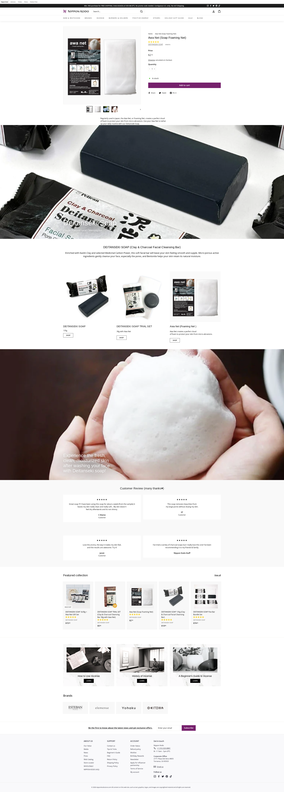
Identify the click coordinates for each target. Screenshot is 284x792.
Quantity (152, 64)
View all (217, 574)
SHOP (68, 334)
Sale (190, 18)
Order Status (135, 745)
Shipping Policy (113, 762)
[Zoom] (102, 65)
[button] (153, 42)
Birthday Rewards (137, 755)
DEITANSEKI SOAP (155, 44)
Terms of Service (136, 768)
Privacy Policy (112, 765)
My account (134, 771)
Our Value (87, 745)
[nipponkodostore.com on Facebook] (159, 775)
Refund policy (135, 748)
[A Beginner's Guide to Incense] (195, 659)
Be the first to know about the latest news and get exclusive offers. (120, 727)
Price (150, 50)
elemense (13, 2)
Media (86, 748)
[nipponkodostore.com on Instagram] (155, 775)
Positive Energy (141, 18)
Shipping (151, 60)
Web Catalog (88, 758)
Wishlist (133, 752)
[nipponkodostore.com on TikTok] (171, 775)
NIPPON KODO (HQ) (91, 769)
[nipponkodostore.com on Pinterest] (167, 775)
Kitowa (26, 2)
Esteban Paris (33, 2)
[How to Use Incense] (89, 659)
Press (86, 755)
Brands (88, 18)
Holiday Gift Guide (174, 18)
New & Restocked (71, 18)
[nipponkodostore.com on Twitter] (163, 775)
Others (156, 18)
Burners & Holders (118, 18)
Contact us (111, 745)
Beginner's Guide (113, 752)
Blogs (200, 18)
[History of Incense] (142, 659)
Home (150, 34)
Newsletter (134, 758)
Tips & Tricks (112, 748)
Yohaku (20, 2)
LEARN (88, 680)
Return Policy (112, 758)
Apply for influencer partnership (137, 763)
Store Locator (89, 762)
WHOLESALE (88, 765)
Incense (100, 18)
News (86, 752)
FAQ (108, 755)
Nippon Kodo (4, 2)
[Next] (139, 109)
